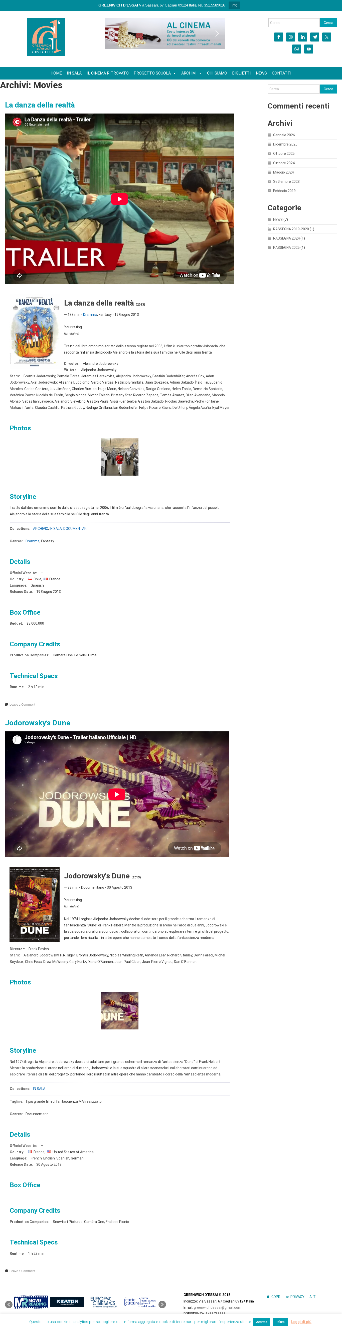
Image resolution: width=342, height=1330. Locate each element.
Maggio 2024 (283, 172)
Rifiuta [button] (280, 1322)
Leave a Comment (22, 704)
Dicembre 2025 (285, 144)
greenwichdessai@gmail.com (217, 1307)
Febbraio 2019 (284, 191)
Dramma (90, 315)
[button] (113, 34)
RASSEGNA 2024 (286, 238)
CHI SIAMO (217, 73)
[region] (165, 33)
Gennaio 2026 (284, 135)
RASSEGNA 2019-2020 (291, 229)
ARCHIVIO (40, 529)
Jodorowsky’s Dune (37, 722)
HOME (56, 73)
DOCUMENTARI (75, 529)
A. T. (312, 1297)
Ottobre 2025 (284, 154)
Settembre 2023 (286, 182)
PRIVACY (297, 1297)
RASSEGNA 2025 (286, 248)
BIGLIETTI (241, 73)
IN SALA (74, 73)
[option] (31, 1302)
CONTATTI (281, 73)
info (234, 5)
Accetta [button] (261, 1322)
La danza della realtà (40, 105)
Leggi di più (301, 1321)
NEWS (261, 73)
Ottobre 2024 (284, 163)
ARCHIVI (189, 73)
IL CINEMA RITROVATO (108, 73)
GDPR (275, 1297)
